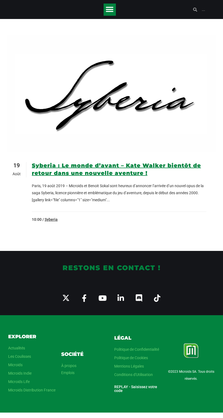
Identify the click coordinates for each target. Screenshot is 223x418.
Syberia (51, 219)
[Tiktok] (157, 298)
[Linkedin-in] (120, 298)
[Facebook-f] (84, 298)
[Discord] (139, 298)
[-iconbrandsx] (66, 298)
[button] (110, 10)
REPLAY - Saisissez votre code (135, 389)
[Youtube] (102, 298)
